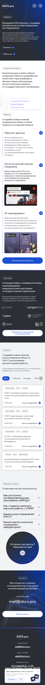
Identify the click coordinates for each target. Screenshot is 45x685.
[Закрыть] (38, 671)
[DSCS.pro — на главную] (8, 6)
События (16, 378)
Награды (27, 378)
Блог (6, 378)
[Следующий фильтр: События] (41, 378)
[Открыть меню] (34, 5)
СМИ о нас (38, 378)
